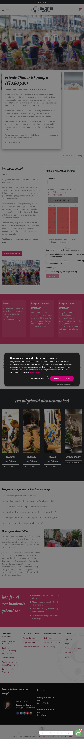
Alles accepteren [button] (62, 378)
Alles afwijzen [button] (37, 378)
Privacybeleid (35, 372)
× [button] (76, 355)
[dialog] (42, 369)
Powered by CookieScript (65, 384)
